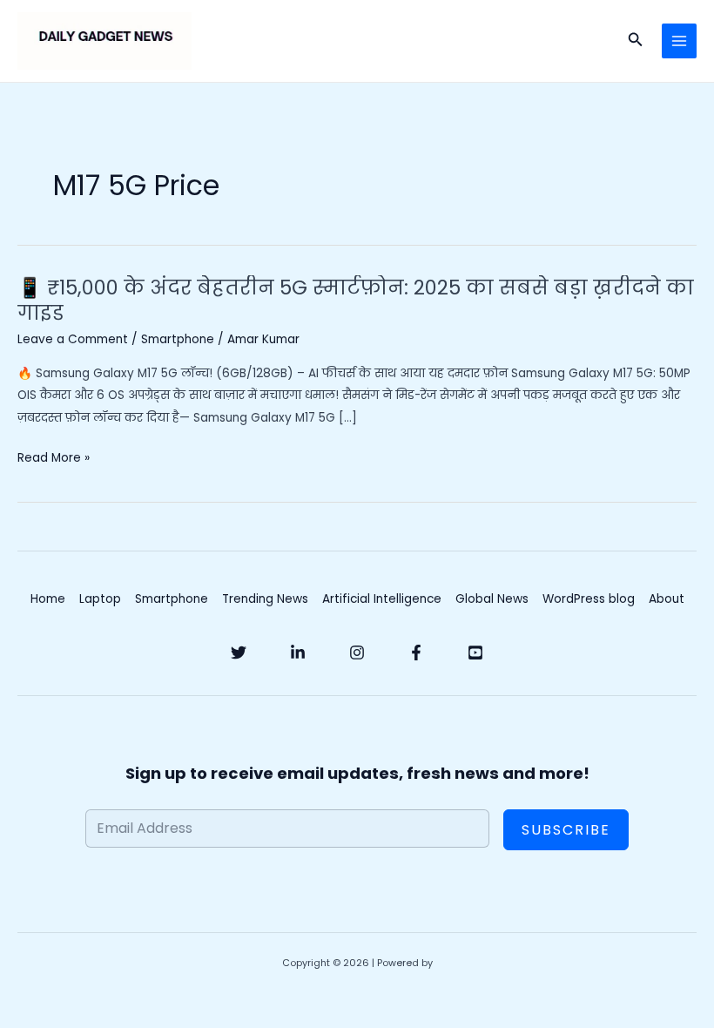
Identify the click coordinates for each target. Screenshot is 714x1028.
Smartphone (177, 339)
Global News (492, 599)
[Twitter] (238, 652)
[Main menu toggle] (679, 41)
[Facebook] (416, 652)
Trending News (265, 599)
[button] (635, 41)
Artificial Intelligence (381, 599)
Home (47, 599)
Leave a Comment (72, 339)
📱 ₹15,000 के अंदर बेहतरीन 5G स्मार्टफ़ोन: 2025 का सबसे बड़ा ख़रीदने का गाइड (355, 301)
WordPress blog (588, 599)
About (666, 599)
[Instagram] (357, 652)
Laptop (100, 599)
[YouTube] (475, 652)
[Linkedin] (298, 652)
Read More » (53, 458)
